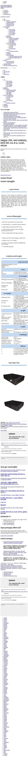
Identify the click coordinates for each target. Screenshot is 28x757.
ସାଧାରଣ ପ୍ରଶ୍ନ (7, 64)
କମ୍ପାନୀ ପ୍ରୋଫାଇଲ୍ (11, 21)
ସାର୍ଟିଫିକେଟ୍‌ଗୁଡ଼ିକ (10, 23)
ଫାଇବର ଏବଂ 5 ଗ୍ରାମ (17, 568)
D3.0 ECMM (12, 30)
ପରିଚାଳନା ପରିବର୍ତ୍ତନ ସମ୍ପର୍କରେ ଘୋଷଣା (12, 543)
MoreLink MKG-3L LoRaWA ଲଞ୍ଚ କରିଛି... (13, 555)
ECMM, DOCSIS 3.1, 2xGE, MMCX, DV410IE (14, 126)
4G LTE (11, 47)
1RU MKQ (11, 41)
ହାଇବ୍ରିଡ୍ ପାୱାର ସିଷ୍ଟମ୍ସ (15, 57)
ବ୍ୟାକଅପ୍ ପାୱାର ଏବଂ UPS (15, 56)
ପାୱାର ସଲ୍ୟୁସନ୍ (10, 55)
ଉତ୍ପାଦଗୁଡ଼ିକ (6, 26)
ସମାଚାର (5, 60)
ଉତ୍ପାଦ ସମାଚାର (10, 62)
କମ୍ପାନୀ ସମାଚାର (10, 61)
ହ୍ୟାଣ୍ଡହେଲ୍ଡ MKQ (14, 38)
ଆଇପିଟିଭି (8, 53)
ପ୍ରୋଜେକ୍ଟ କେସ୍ (10, 24)
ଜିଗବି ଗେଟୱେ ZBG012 (8, 124)
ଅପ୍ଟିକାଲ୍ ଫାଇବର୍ (13, 51)
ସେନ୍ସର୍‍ (8, 52)
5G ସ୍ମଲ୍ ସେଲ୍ (12, 44)
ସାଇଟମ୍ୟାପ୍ (10, 564)
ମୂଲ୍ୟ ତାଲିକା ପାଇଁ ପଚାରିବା (7, 535)
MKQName (9, 37)
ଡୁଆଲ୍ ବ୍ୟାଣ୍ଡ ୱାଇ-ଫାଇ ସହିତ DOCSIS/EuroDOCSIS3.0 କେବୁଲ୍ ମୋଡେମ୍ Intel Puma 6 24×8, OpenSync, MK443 (14, 424)
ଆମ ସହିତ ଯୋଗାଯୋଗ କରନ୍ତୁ (10, 65)
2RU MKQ (11, 42)
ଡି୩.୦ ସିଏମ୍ (12, 29)
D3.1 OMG (12, 34)
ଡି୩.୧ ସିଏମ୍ (12, 32)
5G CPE (11, 46)
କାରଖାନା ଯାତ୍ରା (10, 25)
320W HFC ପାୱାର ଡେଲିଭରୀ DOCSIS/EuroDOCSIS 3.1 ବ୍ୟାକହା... (12, 115)
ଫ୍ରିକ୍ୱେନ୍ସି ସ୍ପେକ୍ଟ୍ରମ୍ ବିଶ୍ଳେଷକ (9, 567)
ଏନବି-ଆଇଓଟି (12, 48)
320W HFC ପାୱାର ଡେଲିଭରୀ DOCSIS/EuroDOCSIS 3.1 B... (10, 483)
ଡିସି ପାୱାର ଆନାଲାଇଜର (16, 565)
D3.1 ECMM (12, 33)
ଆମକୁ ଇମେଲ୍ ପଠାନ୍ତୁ (6, 175)
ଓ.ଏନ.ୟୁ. (8, 35)
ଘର (4, 19)
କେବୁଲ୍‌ (8, 50)
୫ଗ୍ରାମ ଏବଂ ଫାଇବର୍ (5, 565)
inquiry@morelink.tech (6, 6)
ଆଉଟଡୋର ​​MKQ (13, 39)
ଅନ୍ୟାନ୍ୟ (8, 59)
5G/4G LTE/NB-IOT (11, 43)
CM (7, 28)
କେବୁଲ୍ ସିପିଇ (4, 430)
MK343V (3, 505)
